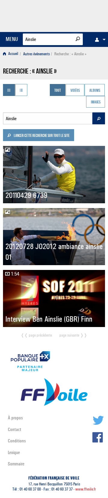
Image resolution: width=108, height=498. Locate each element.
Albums (94, 90)
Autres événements (36, 53)
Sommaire (16, 464)
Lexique (14, 452)
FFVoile (76, 15)
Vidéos (75, 90)
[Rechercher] (78, 39)
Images (95, 102)
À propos (15, 418)
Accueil (12, 53)
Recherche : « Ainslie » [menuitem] (70, 53)
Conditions (17, 441)
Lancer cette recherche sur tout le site (41, 136)
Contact (14, 429)
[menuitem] (98, 39)
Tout (57, 90)
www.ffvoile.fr (85, 489)
